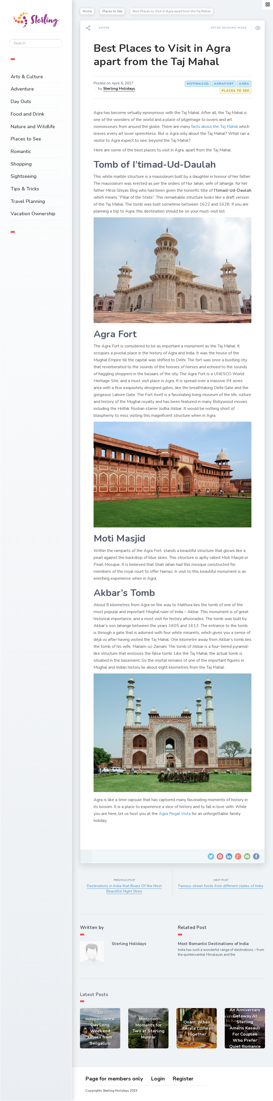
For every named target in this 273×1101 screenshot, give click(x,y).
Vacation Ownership (33, 213)
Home (87, 11)
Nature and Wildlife (33, 126)
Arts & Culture (27, 76)
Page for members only (114, 1078)
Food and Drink (27, 114)
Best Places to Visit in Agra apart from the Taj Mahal (162, 55)
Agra (244, 83)
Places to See (26, 139)
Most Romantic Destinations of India (213, 943)
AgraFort (224, 83)
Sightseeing (24, 176)
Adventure (22, 89)
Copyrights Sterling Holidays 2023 (111, 1090)
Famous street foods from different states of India (220, 885)
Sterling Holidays (119, 88)
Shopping (21, 164)
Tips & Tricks (25, 189)
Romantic (21, 151)
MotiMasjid (198, 83)
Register (183, 1078)
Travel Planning (28, 201)
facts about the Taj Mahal (214, 127)
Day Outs (21, 101)
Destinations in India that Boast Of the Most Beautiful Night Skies (124, 888)
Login (158, 1078)
